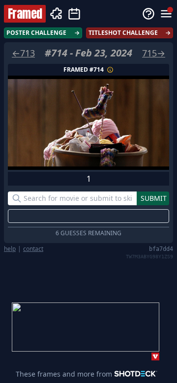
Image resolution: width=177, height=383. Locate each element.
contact (33, 249)
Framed (25, 14)
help (10, 249)
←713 (23, 53)
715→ (153, 53)
